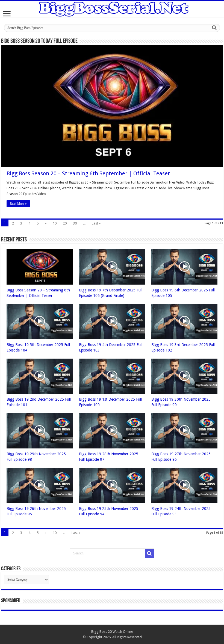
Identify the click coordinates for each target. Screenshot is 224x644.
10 (55, 223)
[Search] (214, 28)
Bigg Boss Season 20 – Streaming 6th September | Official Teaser (88, 173)
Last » (96, 223)
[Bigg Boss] (112, 9)
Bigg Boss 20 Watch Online (112, 632)
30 (75, 223)
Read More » (18, 204)
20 (65, 223)
